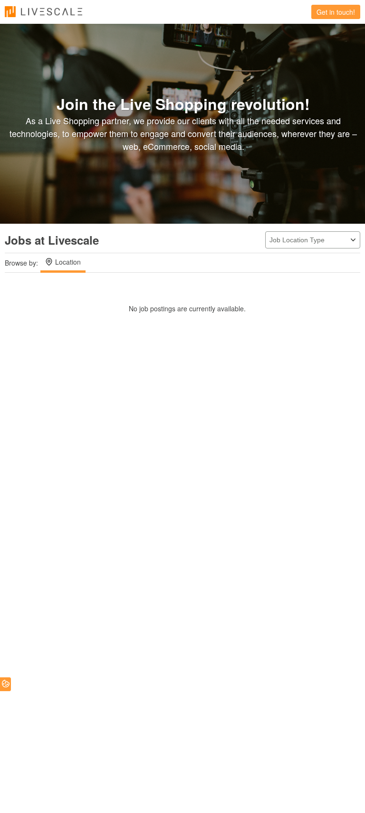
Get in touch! (336, 12)
